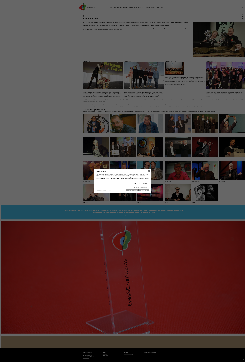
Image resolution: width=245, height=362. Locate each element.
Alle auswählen (144, 190)
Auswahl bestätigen (132, 190)
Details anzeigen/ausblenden (141, 187)
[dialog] (122, 181)
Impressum (109, 190)
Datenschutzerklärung (101, 190)
